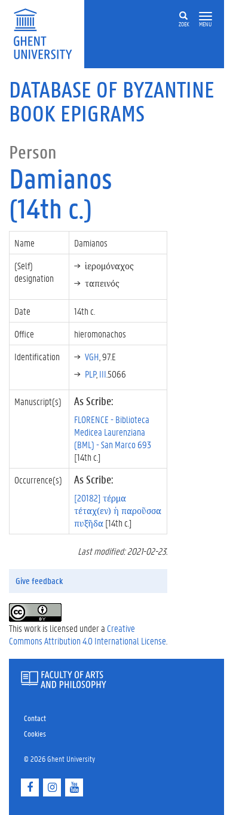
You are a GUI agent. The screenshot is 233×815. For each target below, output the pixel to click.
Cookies (35, 733)
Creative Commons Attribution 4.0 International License (87, 634)
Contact (35, 718)
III (102, 373)
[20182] (117, 510)
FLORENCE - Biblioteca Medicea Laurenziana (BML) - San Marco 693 (112, 432)
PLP (90, 373)
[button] (205, 16)
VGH (92, 356)
